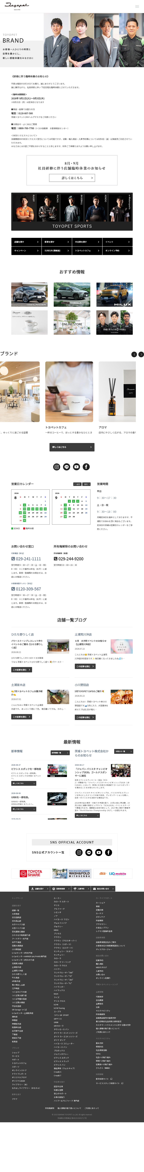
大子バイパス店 (18, 924)
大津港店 (15, 913)
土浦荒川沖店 (17, 970)
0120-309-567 (28, 589)
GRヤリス (58, 1018)
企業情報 (99, 991)
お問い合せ (100, 974)
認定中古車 (58, 1086)
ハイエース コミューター (64, 1043)
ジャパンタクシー (61, 1054)
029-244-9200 (71, 558)
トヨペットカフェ (56, 427)
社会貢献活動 (101, 1050)
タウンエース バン (61, 1029)
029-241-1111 (28, 558)
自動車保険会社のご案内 (106, 942)
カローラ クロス (60, 965)
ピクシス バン (59, 1064)
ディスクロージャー (104, 949)
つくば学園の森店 (19, 999)
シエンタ (57, 912)
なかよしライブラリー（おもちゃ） (26, 1088)
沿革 (98, 1007)
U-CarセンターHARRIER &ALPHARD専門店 (29, 956)
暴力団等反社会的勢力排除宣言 (109, 1021)
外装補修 (99, 920)
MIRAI (56, 930)
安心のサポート (60, 1093)
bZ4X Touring (59, 1008)
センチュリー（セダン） (64, 951)
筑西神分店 (16, 1027)
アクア (14, 1099)
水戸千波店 (16, 942)
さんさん (103, 1068)
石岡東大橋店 (17, 963)
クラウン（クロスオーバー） (66, 940)
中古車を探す (59, 1081)
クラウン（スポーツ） (63, 944)
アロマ (103, 427)
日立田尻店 (16, 917)
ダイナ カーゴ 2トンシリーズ (65, 1036)
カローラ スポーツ (61, 901)
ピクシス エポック (61, 1057)
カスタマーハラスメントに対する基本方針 (113, 1025)
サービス (15, 1056)
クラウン (57, 937)
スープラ (57, 1011)
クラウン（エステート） (64, 947)
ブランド (15, 1048)
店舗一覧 (15, 910)
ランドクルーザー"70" (63, 976)
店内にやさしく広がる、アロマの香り (118, 432)
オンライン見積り (103, 978)
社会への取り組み (103, 1057)
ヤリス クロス (59, 1001)
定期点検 (99, 910)
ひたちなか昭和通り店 (21, 935)
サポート (15, 1059)
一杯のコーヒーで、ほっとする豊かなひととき (68, 432)
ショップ (15, 1052)
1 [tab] (63, 64)
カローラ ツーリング (62, 962)
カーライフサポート (104, 898)
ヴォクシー (58, 926)
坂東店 (14, 1041)
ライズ (56, 997)
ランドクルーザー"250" (63, 979)
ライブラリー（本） (20, 1084)
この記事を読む (20, 669)
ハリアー (57, 969)
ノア (56, 915)
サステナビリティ (103, 1010)
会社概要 (99, 1000)
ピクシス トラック (61, 1061)
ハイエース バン (60, 1047)
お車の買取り (59, 1097)
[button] (134, 354)
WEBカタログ (101, 967)
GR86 (56, 1022)
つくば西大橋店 (18, 1002)
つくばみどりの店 (19, 991)
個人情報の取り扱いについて (108, 1028)
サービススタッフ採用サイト (108, 1083)
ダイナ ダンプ (59, 1040)
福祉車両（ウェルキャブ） (65, 1068)
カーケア (99, 913)
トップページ (17, 898)
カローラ (57, 958)
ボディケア (100, 917)
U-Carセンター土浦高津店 (22, 1013)
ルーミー (58, 898)
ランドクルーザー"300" (63, 972)
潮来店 (14, 1016)
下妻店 (14, 1034)
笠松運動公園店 (18, 931)
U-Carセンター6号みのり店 (23, 960)
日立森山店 (16, 921)
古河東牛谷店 (17, 1030)
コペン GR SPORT (61, 1015)
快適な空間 (58, 1090)
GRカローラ (59, 1025)
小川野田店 (16, 949)
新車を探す (16, 1094)
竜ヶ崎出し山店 (18, 984)
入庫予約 (99, 971)
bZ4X (56, 1004)
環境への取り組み (103, 1060)
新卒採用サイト (102, 1079)
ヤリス (57, 905)
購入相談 (99, 963)
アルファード (59, 908)
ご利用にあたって (103, 1032)
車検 (98, 906)
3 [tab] (72, 64)
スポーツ (15, 1066)
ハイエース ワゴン (61, 919)
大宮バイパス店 (18, 928)
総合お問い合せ (102, 955)
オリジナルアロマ (19, 1077)
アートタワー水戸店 (20, 938)
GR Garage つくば (19, 1009)
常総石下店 (16, 1038)
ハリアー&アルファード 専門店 (66, 1100)
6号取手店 (16, 981)
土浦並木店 (16, 967)
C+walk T (57, 1075)
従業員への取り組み (104, 1064)
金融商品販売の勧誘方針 (106, 1018)
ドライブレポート (19, 1073)
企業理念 (99, 1003)
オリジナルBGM (18, 1080)
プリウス (57, 933)
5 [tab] (80, 64)
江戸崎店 (15, 988)
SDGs (98, 1053)
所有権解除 (100, 1014)
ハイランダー (59, 986)
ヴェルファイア (60, 923)
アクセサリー (101, 924)
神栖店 (14, 1020)
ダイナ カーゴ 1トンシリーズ (65, 1032)
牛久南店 (15, 977)
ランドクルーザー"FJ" (63, 983)
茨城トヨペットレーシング (107, 984)
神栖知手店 (16, 1023)
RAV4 (56, 993)
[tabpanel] (72, 40)
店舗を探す (16, 905)
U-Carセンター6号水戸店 (22, 952)
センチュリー (59, 954)
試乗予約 (99, 960)
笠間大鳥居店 (17, 945)
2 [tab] (67, 64)
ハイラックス (59, 990)
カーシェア (100, 902)
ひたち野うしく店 (19, 974)
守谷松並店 (16, 1006)
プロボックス (59, 1050)
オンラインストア (19, 1070)
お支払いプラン (102, 927)
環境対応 (99, 1046)
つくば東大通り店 (19, 995)
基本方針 (99, 1043)
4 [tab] (76, 64)
